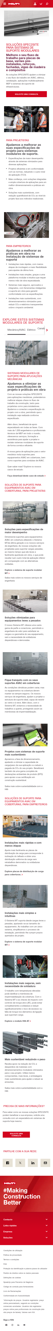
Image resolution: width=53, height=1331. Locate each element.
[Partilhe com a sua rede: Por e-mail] (45, 1163)
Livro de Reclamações (12, 1291)
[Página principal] (14, 3)
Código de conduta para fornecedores (18, 1287)
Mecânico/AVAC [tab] (16, 329)
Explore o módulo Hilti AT (17, 1021)
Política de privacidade (12, 1255)
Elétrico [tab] (31, 329)
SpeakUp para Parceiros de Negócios (18, 1282)
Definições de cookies (12, 1277)
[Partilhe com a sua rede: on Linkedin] (33, 1163)
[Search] (47, 4)
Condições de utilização (12, 1250)
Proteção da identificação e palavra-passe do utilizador (25, 1268)
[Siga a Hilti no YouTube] (24, 1325)
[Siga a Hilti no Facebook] (6, 1325)
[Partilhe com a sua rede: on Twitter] (20, 1163)
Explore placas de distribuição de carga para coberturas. (24, 873)
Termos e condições (11, 1259)
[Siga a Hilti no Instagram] (12, 1325)
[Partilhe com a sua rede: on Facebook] (8, 1163)
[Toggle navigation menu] (5, 4)
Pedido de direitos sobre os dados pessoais (21, 1273)
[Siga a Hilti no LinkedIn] (18, 1325)
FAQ (5, 1264)
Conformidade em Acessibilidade (16, 1296)
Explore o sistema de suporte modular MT (23, 571)
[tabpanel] (26, 718)
